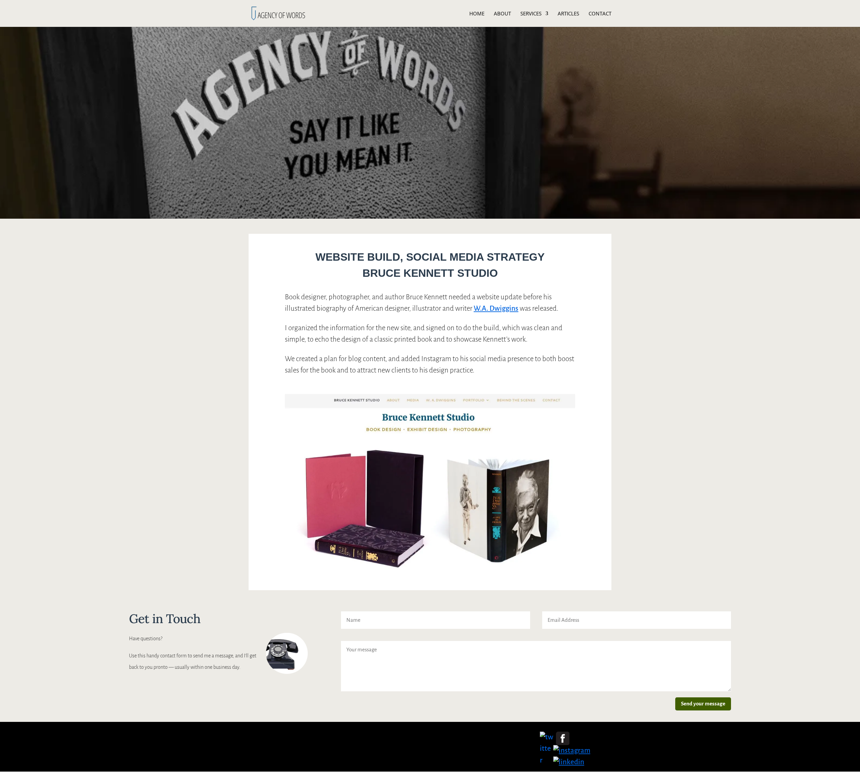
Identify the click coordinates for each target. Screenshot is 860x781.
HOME (476, 14)
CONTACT (600, 14)
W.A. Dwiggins (496, 308)
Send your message (703, 703)
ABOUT (502, 14)
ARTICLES (568, 14)
